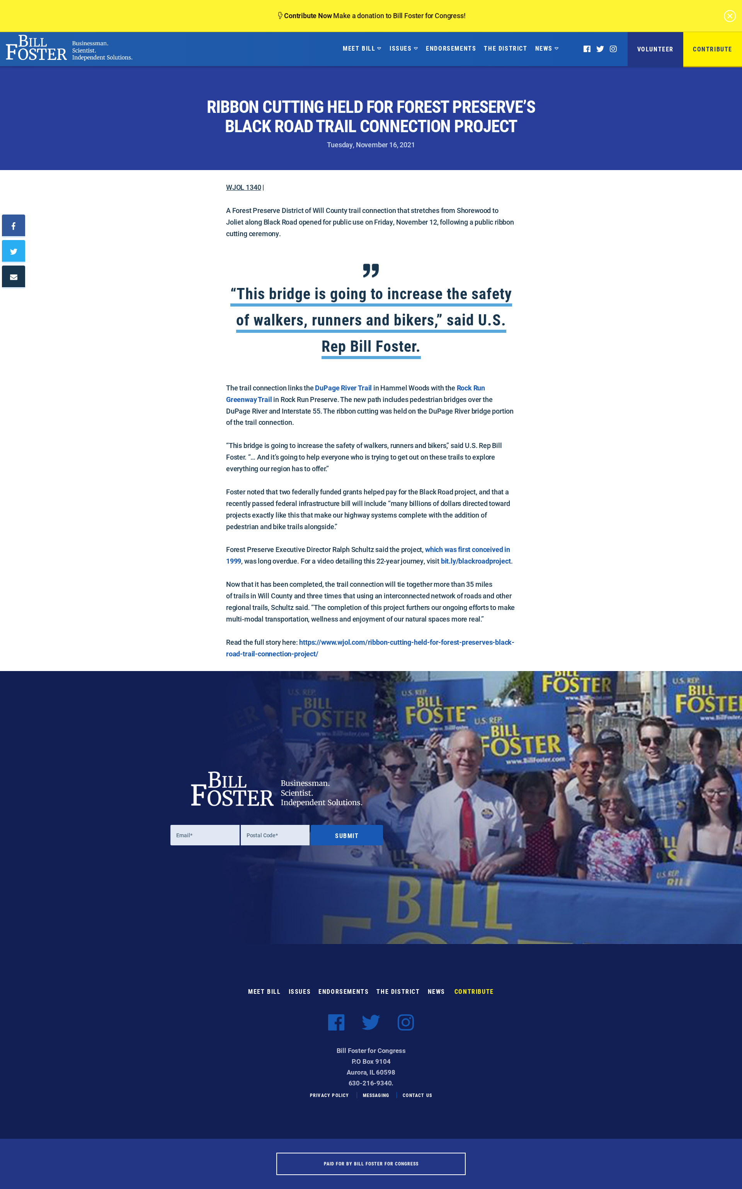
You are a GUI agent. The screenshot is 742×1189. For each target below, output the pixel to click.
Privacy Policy (329, 1095)
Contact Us (417, 1095)
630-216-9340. (371, 1082)
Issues (401, 48)
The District (505, 48)
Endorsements (451, 48)
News (544, 48)
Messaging (376, 1095)
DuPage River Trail (344, 387)
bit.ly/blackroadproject (476, 561)
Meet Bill (359, 48)
